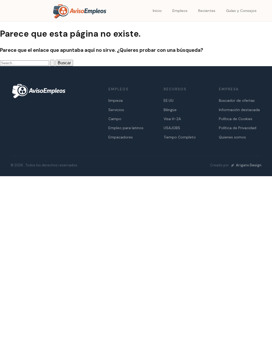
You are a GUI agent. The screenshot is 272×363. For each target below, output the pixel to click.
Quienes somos (232, 137)
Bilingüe (170, 109)
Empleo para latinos (125, 127)
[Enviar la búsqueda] (52, 63)
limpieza (115, 100)
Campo (114, 118)
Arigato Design (248, 165)
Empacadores (120, 137)
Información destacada (239, 109)
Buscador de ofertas (237, 100)
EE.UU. (169, 100)
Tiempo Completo (180, 137)
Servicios (116, 109)
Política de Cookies (235, 118)
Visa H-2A (172, 118)
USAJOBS (172, 127)
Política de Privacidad (237, 127)
